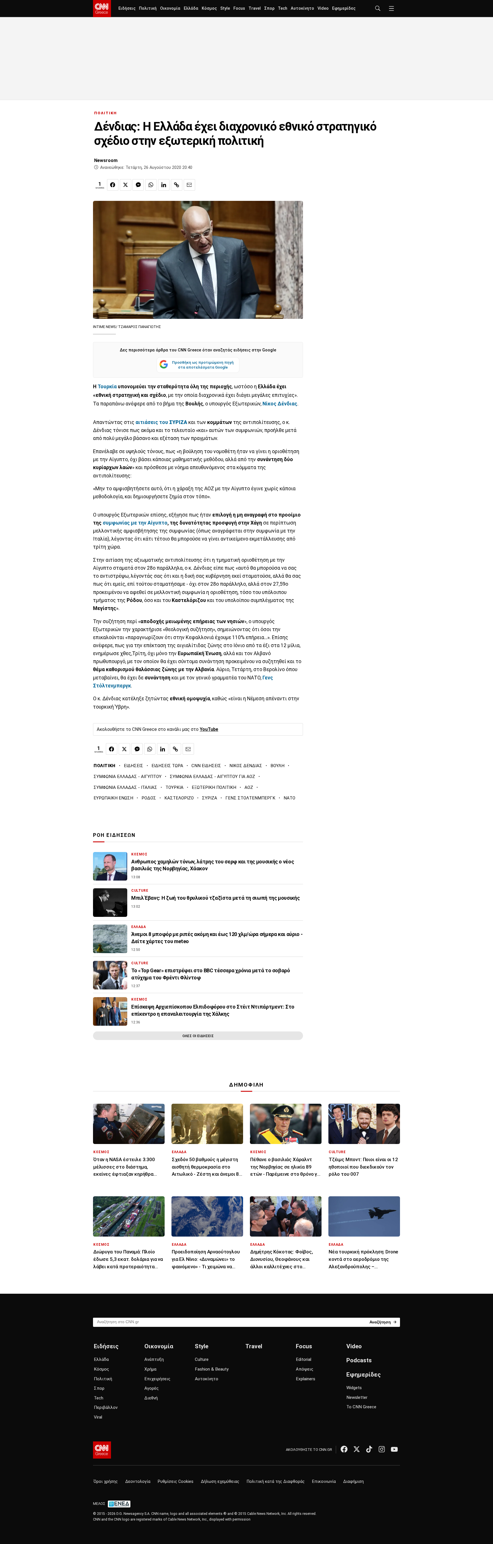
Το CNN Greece (361, 1406)
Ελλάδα (191, 8)
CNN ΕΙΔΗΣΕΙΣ (206, 765)
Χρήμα (150, 1369)
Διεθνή (151, 1398)
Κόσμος (209, 8)
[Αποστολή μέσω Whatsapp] (151, 185)
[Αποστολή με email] (189, 185)
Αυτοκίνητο (302, 8)
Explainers (305, 1378)
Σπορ (269, 8)
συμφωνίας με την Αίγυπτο (135, 523)
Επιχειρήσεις (157, 1378)
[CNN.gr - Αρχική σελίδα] (102, 1450)
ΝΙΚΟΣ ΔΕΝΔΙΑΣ (245, 765)
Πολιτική (148, 8)
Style (225, 8)
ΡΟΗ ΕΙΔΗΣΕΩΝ (114, 835)
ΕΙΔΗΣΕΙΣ (133, 765)
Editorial (303, 1359)
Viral (98, 1417)
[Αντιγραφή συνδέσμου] (176, 185)
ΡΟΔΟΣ (149, 798)
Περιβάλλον (106, 1407)
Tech (282, 8)
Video (323, 8)
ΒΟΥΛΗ (277, 765)
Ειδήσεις (127, 8)
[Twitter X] (356, 1449)
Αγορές (151, 1388)
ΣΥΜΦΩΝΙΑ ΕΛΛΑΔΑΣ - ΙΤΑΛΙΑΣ (125, 787)
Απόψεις (304, 1369)
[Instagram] (381, 1449)
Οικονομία (170, 8)
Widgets (354, 1387)
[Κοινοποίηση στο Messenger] (138, 185)
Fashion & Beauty (212, 1369)
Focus (239, 8)
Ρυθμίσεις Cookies (175, 1481)
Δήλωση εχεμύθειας (220, 1481)
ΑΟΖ (249, 787)
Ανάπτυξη (154, 1359)
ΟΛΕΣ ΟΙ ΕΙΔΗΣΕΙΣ (198, 1036)
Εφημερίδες (343, 8)
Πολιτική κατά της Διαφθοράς (276, 1481)
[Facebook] (344, 1449)
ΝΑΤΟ (289, 798)
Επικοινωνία (324, 1481)
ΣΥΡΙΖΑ (209, 798)
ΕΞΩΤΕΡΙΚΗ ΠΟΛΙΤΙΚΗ (214, 787)
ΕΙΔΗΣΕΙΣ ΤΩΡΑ (167, 765)
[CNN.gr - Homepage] (102, 8)
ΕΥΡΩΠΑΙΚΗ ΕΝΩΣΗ (113, 798)
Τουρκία (107, 386)
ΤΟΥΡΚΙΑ (174, 787)
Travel (254, 8)
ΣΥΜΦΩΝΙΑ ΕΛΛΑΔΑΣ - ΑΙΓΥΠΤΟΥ (127, 776)
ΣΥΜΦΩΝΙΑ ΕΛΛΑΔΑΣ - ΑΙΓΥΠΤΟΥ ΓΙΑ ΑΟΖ (212, 776)
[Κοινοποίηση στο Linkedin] (163, 185)
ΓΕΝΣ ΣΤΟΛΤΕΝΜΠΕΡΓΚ (250, 798)
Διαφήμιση (353, 1481)
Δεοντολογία (137, 1481)
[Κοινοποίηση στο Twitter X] (125, 185)
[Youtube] (394, 1449)
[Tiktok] (369, 1449)
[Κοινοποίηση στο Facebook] (112, 185)
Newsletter (356, 1397)
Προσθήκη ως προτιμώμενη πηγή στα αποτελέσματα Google (203, 365)
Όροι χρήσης (106, 1481)
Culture (202, 1359)
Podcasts (359, 1360)
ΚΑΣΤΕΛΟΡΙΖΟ (179, 798)
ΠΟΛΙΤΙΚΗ (105, 113)
